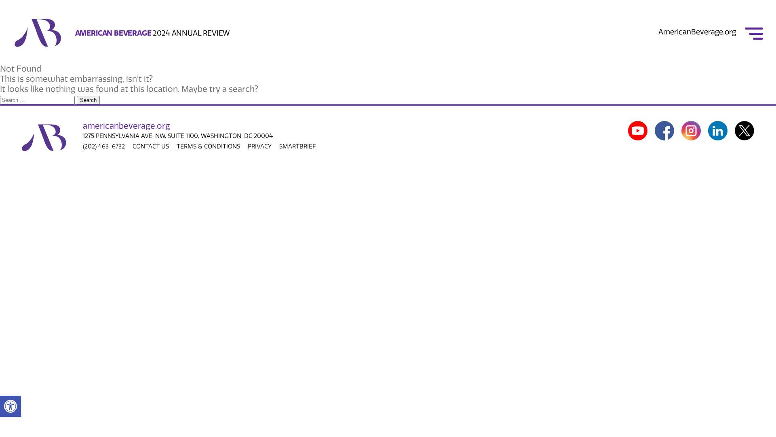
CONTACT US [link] (151, 146)
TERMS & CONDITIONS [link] (208, 146)
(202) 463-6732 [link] (104, 146)
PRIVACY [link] (260, 146)
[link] (10, 406)
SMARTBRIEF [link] (297, 146)
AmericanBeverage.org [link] (697, 32)
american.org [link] (126, 126)
